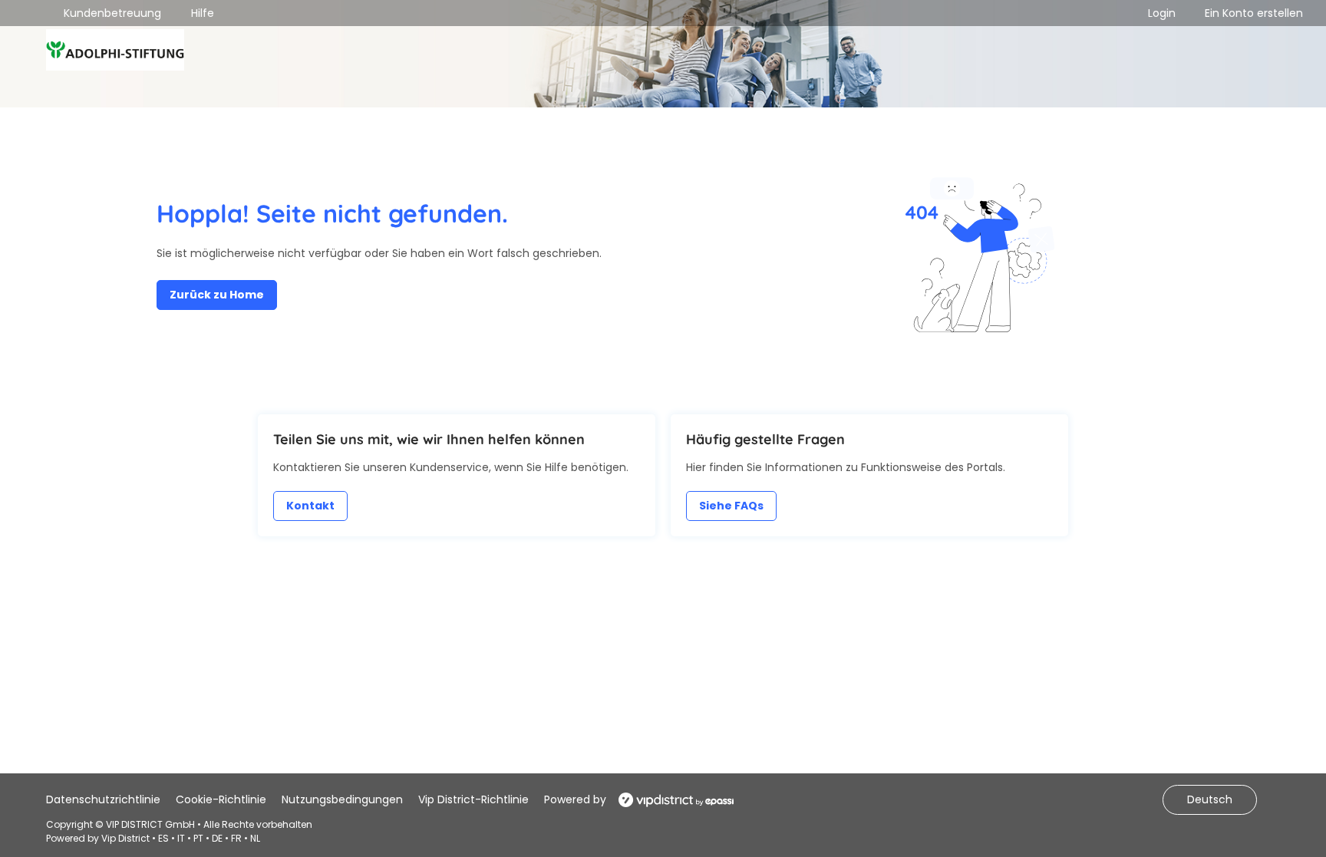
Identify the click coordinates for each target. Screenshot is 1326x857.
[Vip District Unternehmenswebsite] (671, 800)
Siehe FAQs (731, 505)
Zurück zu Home (217, 294)
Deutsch (1210, 799)
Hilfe (202, 13)
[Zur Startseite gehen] (115, 52)
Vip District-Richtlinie (473, 799)
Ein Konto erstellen (1254, 13)
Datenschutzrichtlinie (103, 799)
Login (1162, 13)
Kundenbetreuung (112, 13)
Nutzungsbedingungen (342, 799)
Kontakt (310, 505)
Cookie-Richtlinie (221, 799)
